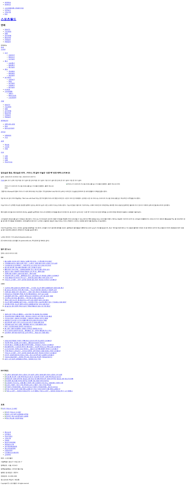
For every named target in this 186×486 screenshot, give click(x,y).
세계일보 (8, 2)
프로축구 (12, 63)
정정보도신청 (9, 444)
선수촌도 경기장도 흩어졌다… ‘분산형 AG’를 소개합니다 (24, 298)
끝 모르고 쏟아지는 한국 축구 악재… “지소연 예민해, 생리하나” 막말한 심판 (31, 290)
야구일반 (12, 59)
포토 (2, 141)
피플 (6, 160)
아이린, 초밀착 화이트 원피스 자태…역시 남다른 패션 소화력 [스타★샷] (29, 355)
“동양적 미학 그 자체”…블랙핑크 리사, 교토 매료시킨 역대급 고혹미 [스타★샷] (32, 275)
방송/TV (7, 29)
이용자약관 (8, 450)
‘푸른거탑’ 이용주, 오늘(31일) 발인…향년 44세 (20, 273)
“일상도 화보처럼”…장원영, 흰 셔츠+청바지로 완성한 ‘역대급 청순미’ (28, 357)
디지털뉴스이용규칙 (12, 452)
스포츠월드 (8, 19)
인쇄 (2, 180)
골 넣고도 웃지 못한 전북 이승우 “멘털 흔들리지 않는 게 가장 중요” (28, 306)
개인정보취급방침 (11, 446)
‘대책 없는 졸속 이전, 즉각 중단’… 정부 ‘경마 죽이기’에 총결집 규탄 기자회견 (31, 292)
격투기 (11, 93)
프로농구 (12, 79)
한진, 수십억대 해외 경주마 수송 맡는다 (18, 326)
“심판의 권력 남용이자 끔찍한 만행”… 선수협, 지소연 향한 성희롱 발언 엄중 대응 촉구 (34, 288)
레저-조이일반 (9, 128)
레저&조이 (4, 120)
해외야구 (12, 57)
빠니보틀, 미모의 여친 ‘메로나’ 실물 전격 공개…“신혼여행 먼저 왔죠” (28, 261)
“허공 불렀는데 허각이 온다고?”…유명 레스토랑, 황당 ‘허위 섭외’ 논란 (29, 277)
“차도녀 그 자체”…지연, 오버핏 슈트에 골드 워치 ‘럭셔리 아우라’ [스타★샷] (31, 279)
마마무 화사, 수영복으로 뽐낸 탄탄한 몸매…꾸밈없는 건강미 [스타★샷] (29, 345)
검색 (2, 47)
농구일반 (12, 83)
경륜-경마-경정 (10, 124)
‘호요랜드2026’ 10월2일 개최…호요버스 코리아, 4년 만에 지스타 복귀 (28, 316)
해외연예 (8, 37)
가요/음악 (8, 31)
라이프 (3, 132)
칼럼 (6, 158)
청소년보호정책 (10, 448)
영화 (6, 33)
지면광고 (8, 434)
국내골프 (12, 71)
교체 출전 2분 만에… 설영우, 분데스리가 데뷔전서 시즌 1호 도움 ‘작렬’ (29, 296)
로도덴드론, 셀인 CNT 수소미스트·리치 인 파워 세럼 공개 (24, 322)
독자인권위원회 (10, 442)
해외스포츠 (12, 95)
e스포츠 (7, 89)
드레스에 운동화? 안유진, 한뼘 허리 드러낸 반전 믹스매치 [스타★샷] (28, 340)
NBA (10, 81)
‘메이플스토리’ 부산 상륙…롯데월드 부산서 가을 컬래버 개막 (25, 324)
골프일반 (12, 75)
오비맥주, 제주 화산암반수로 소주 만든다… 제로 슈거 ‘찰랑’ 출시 (27, 332)
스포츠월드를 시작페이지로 (14, 8)
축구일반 (12, 67)
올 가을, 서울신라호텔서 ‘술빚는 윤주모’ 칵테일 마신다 (23, 328)
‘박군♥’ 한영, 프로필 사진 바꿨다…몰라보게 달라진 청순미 (25, 343)
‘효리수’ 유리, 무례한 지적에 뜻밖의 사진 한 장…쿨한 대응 (25, 271)
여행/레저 (8, 135)
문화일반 (8, 42)
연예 (2, 101)
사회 (6, 156)
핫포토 (7, 144)
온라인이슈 (8, 162)
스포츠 (3, 49)
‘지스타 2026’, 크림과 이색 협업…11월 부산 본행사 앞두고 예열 (26, 318)
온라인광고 (8, 436)
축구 (6, 61)
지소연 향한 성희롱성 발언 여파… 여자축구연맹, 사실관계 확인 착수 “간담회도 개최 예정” (35, 302)
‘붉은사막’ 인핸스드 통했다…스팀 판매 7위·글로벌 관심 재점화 (26, 314)
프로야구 (12, 55)
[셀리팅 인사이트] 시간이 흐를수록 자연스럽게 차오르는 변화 (26, 320)
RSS (6, 14)
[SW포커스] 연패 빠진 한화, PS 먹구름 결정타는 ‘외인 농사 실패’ (27, 294)
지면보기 (8, 10)
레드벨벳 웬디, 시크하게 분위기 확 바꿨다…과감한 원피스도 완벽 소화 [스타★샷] (33, 347)
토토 (6, 126)
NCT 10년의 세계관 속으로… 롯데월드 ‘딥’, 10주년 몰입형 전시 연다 (28, 330)
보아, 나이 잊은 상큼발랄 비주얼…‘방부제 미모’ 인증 (23, 359)
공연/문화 (8, 35)
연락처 (7, 440)
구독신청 (8, 12)
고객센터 (8, 454)
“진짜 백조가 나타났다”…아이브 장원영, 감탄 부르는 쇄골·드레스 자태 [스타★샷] (33, 351)
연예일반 (8, 39)
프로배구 (12, 85)
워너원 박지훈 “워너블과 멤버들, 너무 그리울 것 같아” (23, 267)
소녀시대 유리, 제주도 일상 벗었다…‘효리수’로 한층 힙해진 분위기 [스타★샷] (31, 349)
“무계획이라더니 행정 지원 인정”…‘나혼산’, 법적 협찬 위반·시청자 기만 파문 (31, 263)
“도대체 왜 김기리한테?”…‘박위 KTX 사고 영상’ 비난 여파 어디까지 (28, 265)
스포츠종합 (8, 91)
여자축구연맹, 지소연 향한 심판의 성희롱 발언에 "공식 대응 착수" (27, 304)
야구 (6, 53)
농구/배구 (8, 77)
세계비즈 (8, 4)
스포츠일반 (12, 97)
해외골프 (12, 73)
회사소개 (8, 432)
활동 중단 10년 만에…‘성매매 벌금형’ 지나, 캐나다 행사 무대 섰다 (27, 269)
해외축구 (12, 65)
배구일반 (12, 87)
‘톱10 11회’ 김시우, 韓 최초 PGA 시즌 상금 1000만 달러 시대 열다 (27, 300)
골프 (6, 69)
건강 (6, 137)
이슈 (2, 152)
